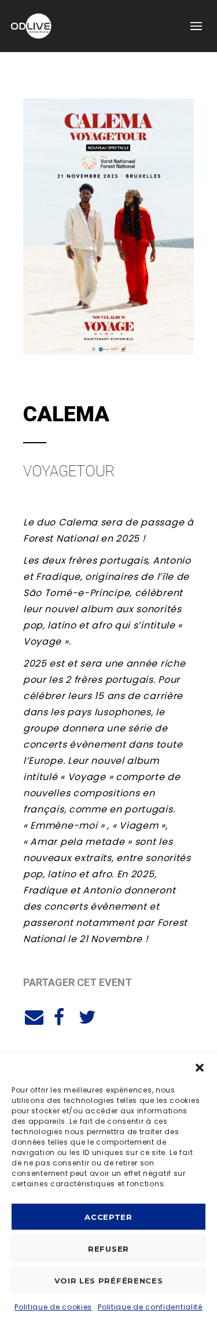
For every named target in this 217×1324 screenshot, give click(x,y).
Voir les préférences (108, 1280)
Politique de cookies (53, 1307)
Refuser (108, 1248)
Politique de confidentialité (150, 1307)
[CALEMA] (32, 1015)
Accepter (108, 1217)
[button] (199, 1067)
